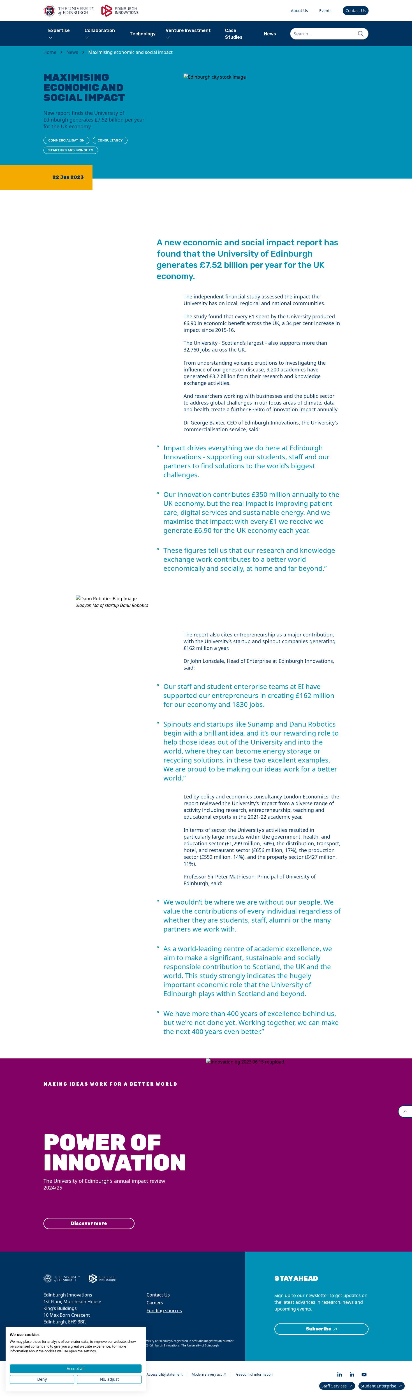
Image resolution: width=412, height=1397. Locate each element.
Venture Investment (188, 30)
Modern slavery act (207, 1374)
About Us (299, 10)
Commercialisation (66, 140)
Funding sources (164, 1310)
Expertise (59, 30)
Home (49, 52)
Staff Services (334, 1386)
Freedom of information (253, 1374)
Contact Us (356, 10)
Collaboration (100, 30)
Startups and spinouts (70, 150)
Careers (155, 1303)
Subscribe (318, 1329)
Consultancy (110, 140)
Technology (143, 33)
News (270, 33)
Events (325, 10)
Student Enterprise (378, 1386)
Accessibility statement (164, 1374)
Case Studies (233, 34)
